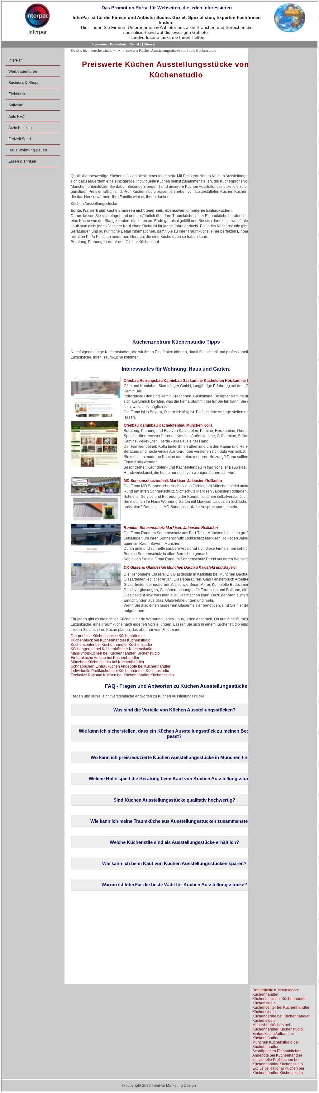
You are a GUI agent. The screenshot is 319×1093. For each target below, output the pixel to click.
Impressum (99, 44)
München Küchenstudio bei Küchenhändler (107, 662)
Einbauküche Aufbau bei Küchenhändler (105, 657)
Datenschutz (118, 44)
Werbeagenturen (22, 71)
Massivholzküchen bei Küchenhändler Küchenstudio (115, 653)
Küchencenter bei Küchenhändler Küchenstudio (111, 644)
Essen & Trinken (22, 161)
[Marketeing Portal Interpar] (37, 16)
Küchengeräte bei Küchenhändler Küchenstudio (111, 649)
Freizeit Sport (19, 139)
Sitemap (149, 44)
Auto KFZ (16, 116)
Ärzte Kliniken (20, 128)
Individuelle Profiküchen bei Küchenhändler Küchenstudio (120, 671)
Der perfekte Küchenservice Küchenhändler (108, 636)
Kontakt (135, 44)
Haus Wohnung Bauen (27, 150)
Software (15, 105)
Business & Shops (23, 83)
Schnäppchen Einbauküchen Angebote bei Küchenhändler (120, 666)
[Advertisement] (176, 128)
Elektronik (16, 94)
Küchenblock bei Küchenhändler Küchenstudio (110, 640)
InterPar (15, 60)
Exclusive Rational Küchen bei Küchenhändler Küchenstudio (122, 675)
